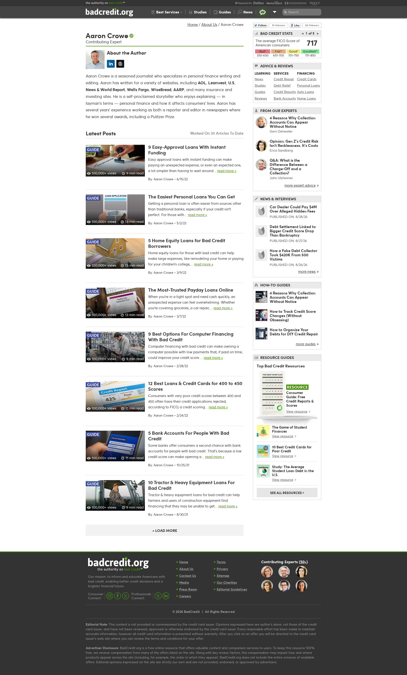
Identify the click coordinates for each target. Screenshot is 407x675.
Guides (260, 91)
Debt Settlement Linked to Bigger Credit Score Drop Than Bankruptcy (293, 230)
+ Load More (164, 530)
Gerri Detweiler (281, 131)
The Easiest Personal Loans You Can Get (191, 196)
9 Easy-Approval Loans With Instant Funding (187, 150)
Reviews (261, 98)
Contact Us (187, 575)
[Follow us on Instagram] (109, 596)
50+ (303, 561)
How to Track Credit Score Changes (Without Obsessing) (293, 315)
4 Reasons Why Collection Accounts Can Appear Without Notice (292, 122)
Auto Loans (305, 91)
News (259, 79)
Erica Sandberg (281, 150)
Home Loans (306, 98)
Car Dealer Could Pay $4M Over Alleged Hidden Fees (293, 208)
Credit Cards (306, 79)
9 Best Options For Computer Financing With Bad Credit (190, 336)
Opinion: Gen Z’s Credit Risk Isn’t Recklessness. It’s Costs (294, 143)
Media (184, 582)
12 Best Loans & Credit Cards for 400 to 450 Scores (195, 386)
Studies (260, 85)
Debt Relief (282, 85)
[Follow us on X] (125, 596)
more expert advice (300, 185)
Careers (185, 596)
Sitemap (223, 575)
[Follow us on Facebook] (117, 596)
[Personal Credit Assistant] (262, 12)
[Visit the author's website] (120, 64)
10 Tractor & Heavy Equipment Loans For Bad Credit (191, 485)
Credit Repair (284, 79)
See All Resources (287, 492)
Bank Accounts (285, 98)
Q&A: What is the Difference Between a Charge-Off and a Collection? (288, 166)
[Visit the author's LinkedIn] (111, 64)
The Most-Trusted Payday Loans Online (190, 289)
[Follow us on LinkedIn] (165, 596)
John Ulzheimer (281, 178)
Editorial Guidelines (232, 589)
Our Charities (227, 582)
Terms (221, 562)
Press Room (188, 589)
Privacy (222, 569)
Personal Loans (308, 85)
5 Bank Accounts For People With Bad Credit (188, 436)
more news (307, 271)
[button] (167, 12)
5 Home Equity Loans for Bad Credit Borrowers (186, 243)
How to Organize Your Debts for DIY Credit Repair (294, 331)
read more (226, 170)
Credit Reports (285, 91)
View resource (296, 411)
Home (192, 24)
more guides (306, 344)
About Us (209, 24)
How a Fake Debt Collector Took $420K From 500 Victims (293, 254)
